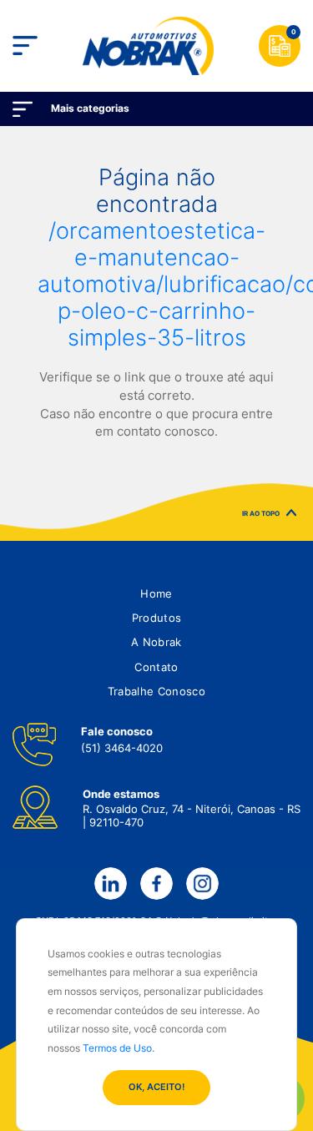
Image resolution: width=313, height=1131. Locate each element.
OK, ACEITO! (156, 1087)
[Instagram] (202, 883)
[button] (156, 593)
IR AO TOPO (261, 515)
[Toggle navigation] (25, 45)
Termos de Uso (117, 1048)
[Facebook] (156, 883)
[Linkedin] (110, 883)
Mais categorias (90, 108)
